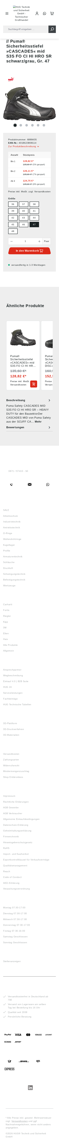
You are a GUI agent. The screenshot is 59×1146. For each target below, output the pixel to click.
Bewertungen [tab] (15, 427)
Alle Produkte (10, 645)
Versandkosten (11, 754)
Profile (6, 550)
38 (34, 204)
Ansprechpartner (12, 669)
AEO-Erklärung (11, 883)
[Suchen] (52, 29)
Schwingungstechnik (14, 574)
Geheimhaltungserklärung (17, 830)
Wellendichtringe (12, 539)
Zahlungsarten (11, 759)
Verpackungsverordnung (16, 888)
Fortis (6, 610)
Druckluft (8, 568)
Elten (6, 633)
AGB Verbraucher (12, 813)
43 (23, 217)
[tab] (28, 411)
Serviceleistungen (13, 693)
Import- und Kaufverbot (16, 854)
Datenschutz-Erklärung (15, 825)
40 (23, 211)
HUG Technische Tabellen (17, 704)
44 (34, 217)
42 (12, 217)
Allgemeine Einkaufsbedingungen (21, 819)
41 (34, 211)
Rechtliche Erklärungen (16, 802)
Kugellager (9, 545)
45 (12, 224)
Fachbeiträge (10, 698)
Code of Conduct (12, 877)
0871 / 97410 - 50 (18, 471)
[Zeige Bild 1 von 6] (15, 125)
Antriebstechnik (11, 527)
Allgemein (8, 650)
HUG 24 (7, 687)
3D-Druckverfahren (13, 729)
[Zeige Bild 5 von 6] (38, 125)
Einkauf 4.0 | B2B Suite (15, 681)
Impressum (9, 796)
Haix (5, 639)
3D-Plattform (10, 723)
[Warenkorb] (52, 13)
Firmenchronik (11, 836)
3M (4, 627)
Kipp (5, 622)
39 (12, 211)
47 (34, 224)
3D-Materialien (11, 735)
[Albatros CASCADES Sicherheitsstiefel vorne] (29, 104)
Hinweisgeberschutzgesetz (17, 842)
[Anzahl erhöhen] (39, 241)
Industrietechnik (12, 521)
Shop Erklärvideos (13, 777)
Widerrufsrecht (11, 765)
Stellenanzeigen (12, 961)
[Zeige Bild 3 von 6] (26, 125)
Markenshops (12, 598)
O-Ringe (7, 533)
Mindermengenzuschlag (16, 771)
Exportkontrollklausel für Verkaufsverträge (26, 859)
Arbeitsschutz (10, 516)
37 (23, 204)
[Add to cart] (33, 384)
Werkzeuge (9, 585)
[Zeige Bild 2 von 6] (21, 125)
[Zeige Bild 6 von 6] (44, 125)
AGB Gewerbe (11, 807)
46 (23, 224)
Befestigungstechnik (14, 579)
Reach (6, 871)
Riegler (7, 616)
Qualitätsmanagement (15, 865)
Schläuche (8, 562)
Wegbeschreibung (13, 675)
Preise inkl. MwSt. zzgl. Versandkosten (29, 191)
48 (12, 231)
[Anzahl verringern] (11, 241)
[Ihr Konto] (37, 13)
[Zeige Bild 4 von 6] (32, 125)
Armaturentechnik (12, 556)
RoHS (6, 848)
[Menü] (7, 13)
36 (12, 204)
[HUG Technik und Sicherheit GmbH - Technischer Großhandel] (21, 13)
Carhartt (7, 604)
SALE (6, 510)
